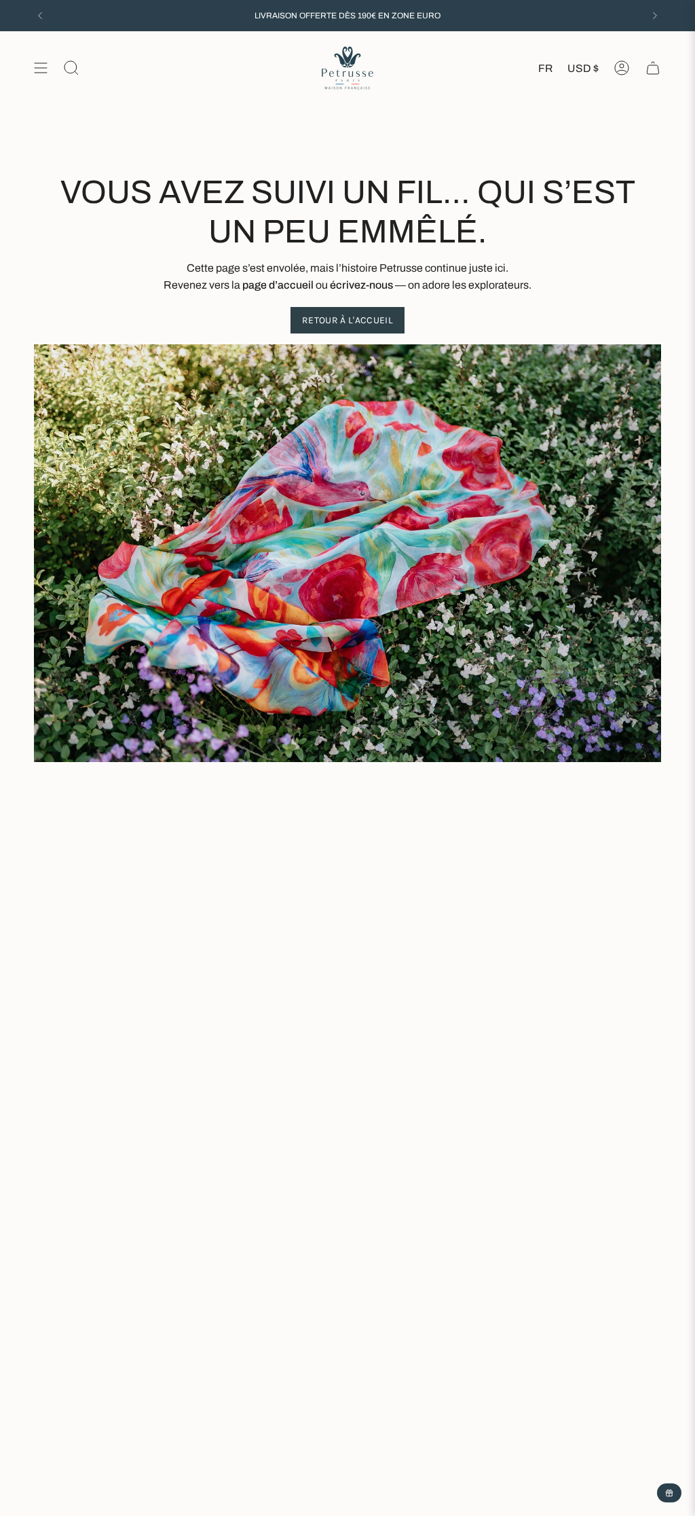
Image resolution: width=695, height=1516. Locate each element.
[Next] (655, 16)
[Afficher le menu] (40, 68)
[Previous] (40, 16)
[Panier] (653, 68)
